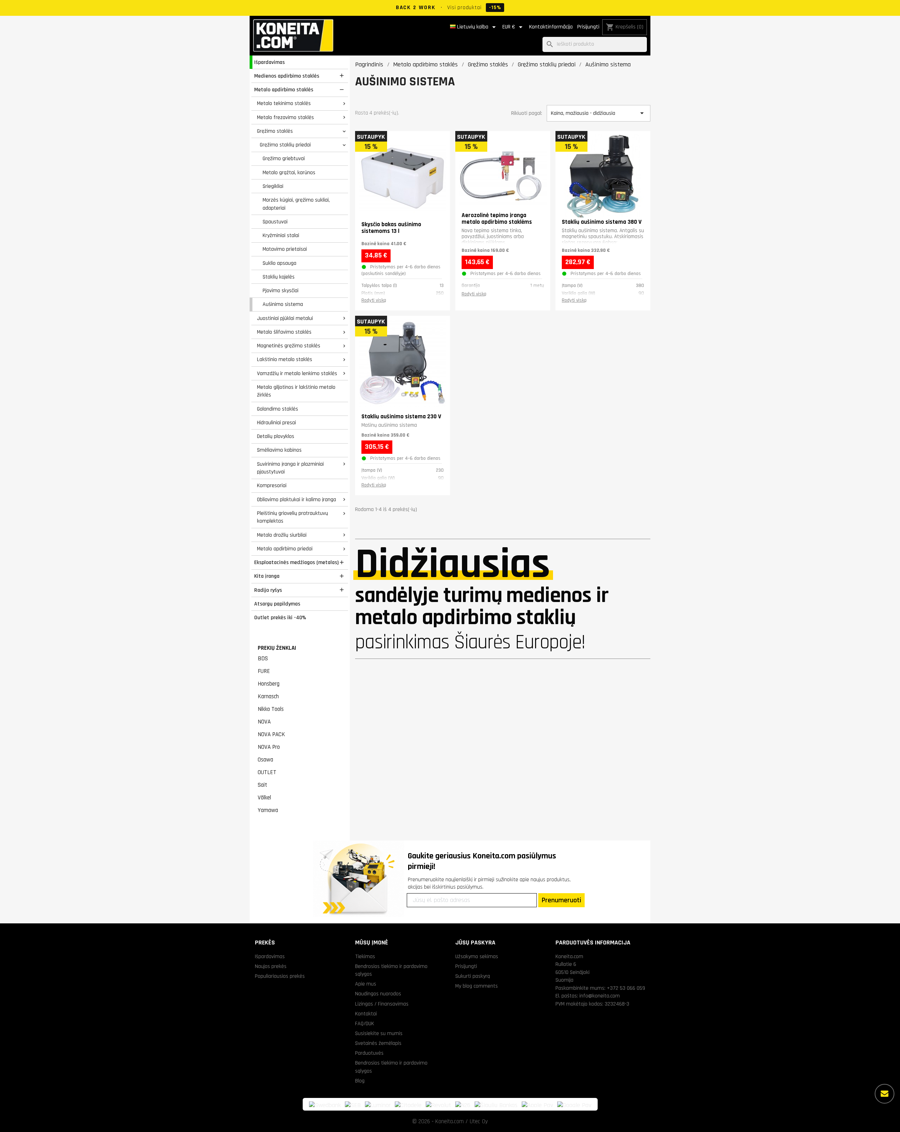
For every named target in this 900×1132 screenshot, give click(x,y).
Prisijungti (588, 27)
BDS (263, 658)
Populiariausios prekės (280, 976)
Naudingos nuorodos (378, 993)
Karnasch (268, 696)
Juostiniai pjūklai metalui (285, 318)
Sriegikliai (273, 186)
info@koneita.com (599, 995)
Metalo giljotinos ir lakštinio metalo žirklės (296, 391)
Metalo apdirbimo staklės (283, 89)
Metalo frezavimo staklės (285, 117)
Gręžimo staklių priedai (285, 144)
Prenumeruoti (561, 900)
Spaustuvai (275, 221)
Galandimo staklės (277, 408)
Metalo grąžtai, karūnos (289, 172)
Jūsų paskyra (475, 942)
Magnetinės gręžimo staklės (288, 345)
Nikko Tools (271, 709)
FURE (264, 671)
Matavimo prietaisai (285, 249)
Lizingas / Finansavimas (382, 1003)
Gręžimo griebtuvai (284, 158)
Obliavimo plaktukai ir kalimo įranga (296, 499)
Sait (262, 785)
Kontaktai (366, 1013)
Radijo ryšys (268, 590)
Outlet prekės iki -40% (280, 617)
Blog (360, 1080)
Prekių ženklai (277, 648)
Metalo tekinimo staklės (284, 103)
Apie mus (365, 983)
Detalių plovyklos (275, 436)
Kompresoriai (272, 485)
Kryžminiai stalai (281, 235)
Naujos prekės (271, 966)
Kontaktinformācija (551, 27)
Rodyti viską (373, 300)
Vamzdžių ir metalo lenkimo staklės (297, 373)
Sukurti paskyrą (472, 976)
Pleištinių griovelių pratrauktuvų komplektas (292, 517)
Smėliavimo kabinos (279, 449)
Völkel (264, 797)
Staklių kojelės (279, 276)
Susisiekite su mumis (379, 1033)
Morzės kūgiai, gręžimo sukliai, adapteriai (296, 203)
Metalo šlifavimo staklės (284, 331)
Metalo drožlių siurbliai (282, 534)
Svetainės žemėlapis (378, 1043)
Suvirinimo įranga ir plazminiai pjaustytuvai (290, 468)
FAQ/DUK (364, 1023)
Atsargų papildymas (277, 603)
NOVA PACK (271, 734)
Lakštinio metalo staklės (284, 359)
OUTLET (267, 772)
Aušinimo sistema (283, 304)
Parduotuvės (369, 1052)
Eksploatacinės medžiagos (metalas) (296, 562)
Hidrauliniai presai (276, 422)
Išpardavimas (269, 62)
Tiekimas (365, 956)
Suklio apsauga (279, 263)
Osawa (265, 760)
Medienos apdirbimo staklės (286, 75)
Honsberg (268, 684)
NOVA (264, 722)
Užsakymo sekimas (476, 956)
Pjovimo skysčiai (280, 290)
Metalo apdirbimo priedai (285, 548)
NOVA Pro (269, 747)
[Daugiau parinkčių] (884, 1094)
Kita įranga (266, 576)
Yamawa (268, 810)
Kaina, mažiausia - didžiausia (598, 113)
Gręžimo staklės (275, 131)
